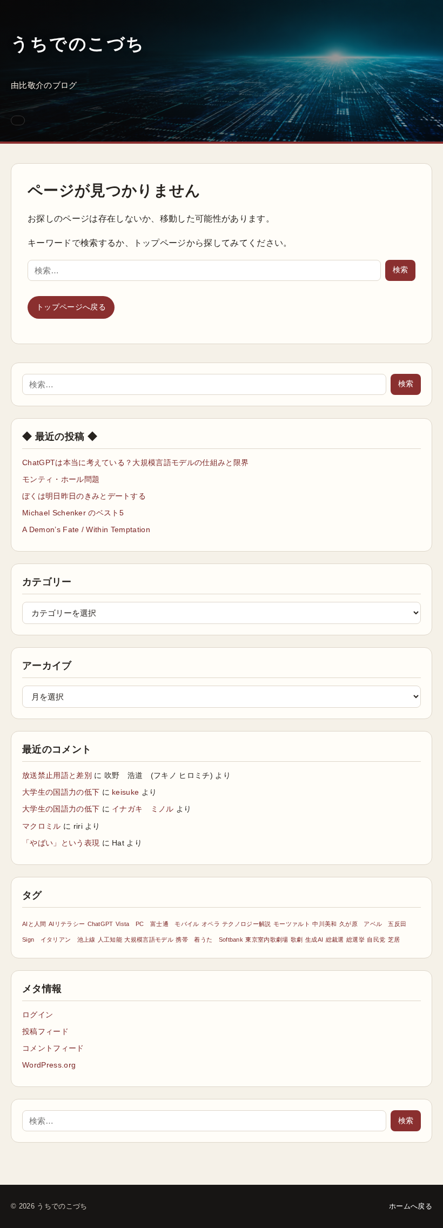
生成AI (314, 939)
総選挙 (355, 939)
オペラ (211, 924)
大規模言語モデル (148, 939)
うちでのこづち (78, 43)
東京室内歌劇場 (266, 939)
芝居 (394, 939)
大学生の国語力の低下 (60, 792)
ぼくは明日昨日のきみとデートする (84, 496)
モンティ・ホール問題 (60, 479)
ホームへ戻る (410, 1206)
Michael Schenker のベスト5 (73, 512)
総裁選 (335, 939)
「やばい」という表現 (60, 842)
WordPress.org (49, 1065)
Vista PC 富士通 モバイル (157, 924)
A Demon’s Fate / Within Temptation (86, 529)
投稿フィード (45, 1031)
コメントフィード (53, 1048)
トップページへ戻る (71, 307)
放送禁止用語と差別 (57, 775)
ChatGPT (100, 924)
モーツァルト (291, 924)
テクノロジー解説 (246, 924)
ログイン (37, 1014)
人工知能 (110, 939)
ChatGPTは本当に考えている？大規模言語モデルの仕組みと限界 (135, 462)
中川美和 (324, 924)
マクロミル (41, 826)
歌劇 (297, 939)
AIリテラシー (67, 924)
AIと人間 (34, 924)
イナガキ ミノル (143, 808)
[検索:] (204, 270)
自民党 (376, 939)
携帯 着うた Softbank (209, 939)
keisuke (125, 792)
